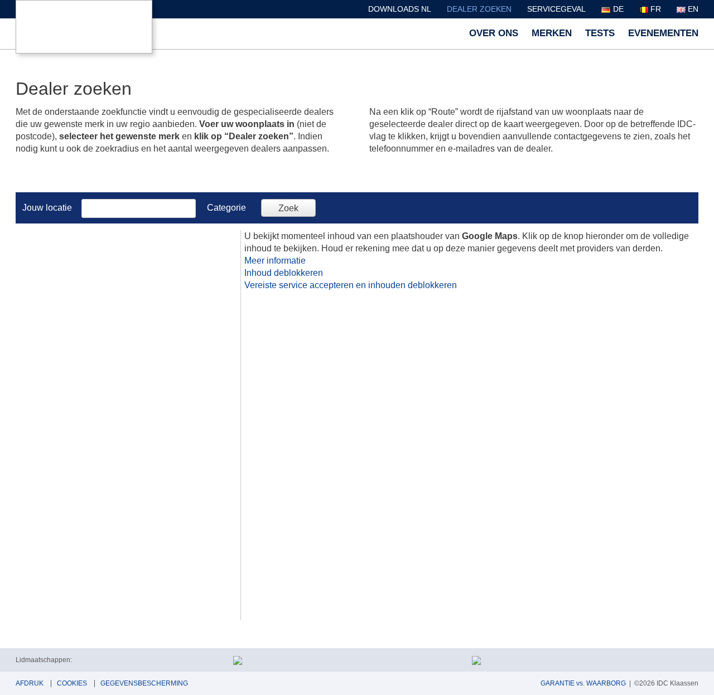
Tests (600, 33)
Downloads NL (399, 8)
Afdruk (30, 683)
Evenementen (663, 33)
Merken (552, 33)
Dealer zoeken (479, 8)
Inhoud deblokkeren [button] (283, 273)
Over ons (493, 33)
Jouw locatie (47, 207)
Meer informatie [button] (275, 260)
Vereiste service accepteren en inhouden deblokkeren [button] (350, 285)
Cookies (72, 683)
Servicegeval (556, 8)
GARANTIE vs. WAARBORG (583, 683)
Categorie (226, 207)
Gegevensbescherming (144, 683)
